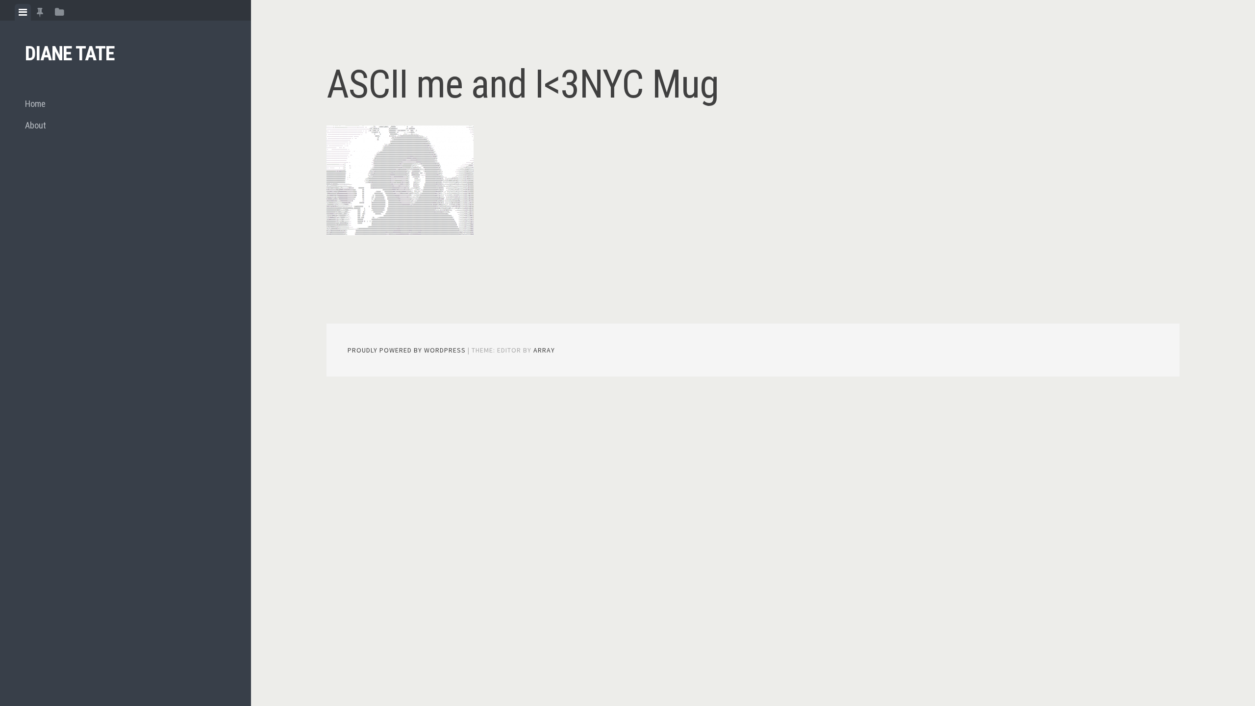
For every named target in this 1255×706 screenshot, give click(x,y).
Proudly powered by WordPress (407, 350)
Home (35, 104)
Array (544, 350)
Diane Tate (70, 53)
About (35, 125)
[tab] (23, 12)
